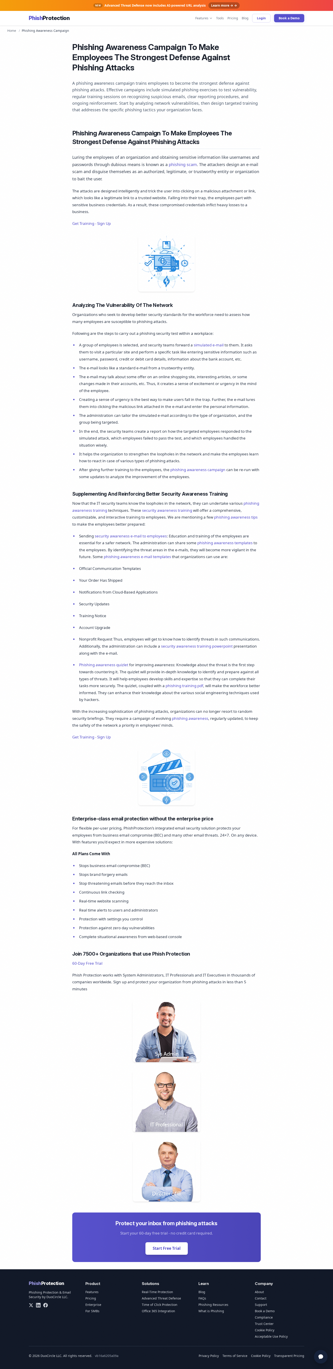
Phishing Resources (213, 1304)
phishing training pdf (184, 685)
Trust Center (264, 1324)
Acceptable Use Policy (271, 1336)
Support (261, 1304)
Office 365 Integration (158, 1311)
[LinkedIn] (38, 1305)
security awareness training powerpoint (197, 646)
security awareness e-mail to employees (131, 536)
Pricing (232, 18)
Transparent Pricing (289, 1356)
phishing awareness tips (236, 517)
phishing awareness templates (225, 542)
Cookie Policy (264, 1330)
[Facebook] (45, 1305)
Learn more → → (224, 5)
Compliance (264, 1317)
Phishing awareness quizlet (103, 664)
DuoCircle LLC (56, 1297)
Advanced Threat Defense (161, 1298)
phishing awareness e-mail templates (137, 556)
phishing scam (183, 164)
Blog (245, 18)
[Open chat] (321, 1357)
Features (201, 18)
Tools (220, 18)
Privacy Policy (209, 1356)
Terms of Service (234, 1356)
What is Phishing (211, 1311)
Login (261, 18)
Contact (260, 1298)
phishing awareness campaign (197, 469)
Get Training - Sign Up (91, 223)
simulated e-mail (209, 345)
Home (11, 30)
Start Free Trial (167, 1248)
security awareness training (167, 510)
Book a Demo (289, 18)
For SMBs (92, 1311)
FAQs (202, 1298)
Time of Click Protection (159, 1304)
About (259, 1292)
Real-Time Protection (157, 1292)
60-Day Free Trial (87, 963)
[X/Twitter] (31, 1305)
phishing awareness (190, 718)
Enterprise (93, 1304)
